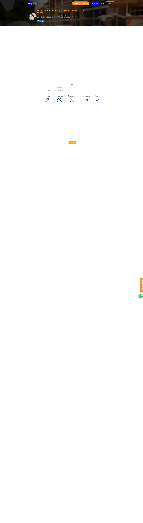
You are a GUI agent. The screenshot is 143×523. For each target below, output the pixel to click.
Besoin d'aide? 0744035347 (80, 3)
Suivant (72, 142)
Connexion (110, 3)
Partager (42, 21)
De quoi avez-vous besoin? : (52, 91)
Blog (102, 3)
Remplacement (73, 96)
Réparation (61, 96)
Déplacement (86, 96)
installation (49, 96)
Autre (97, 96)
